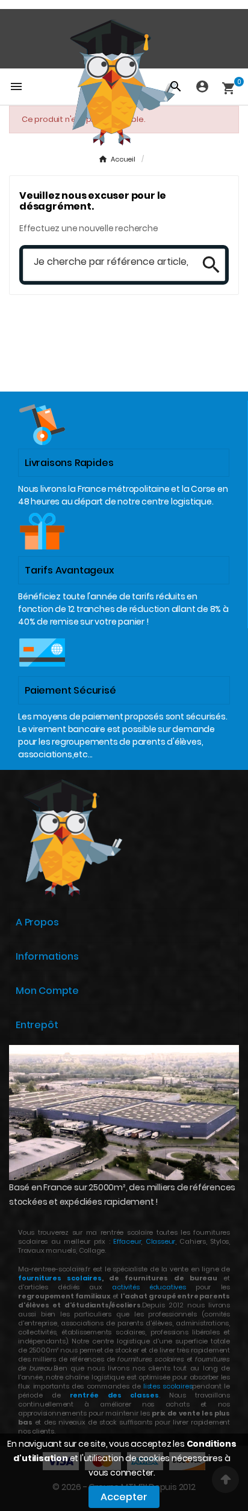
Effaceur (127, 1241)
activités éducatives (149, 1287)
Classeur (158, 1241)
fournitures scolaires (60, 1278)
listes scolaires (167, 1386)
